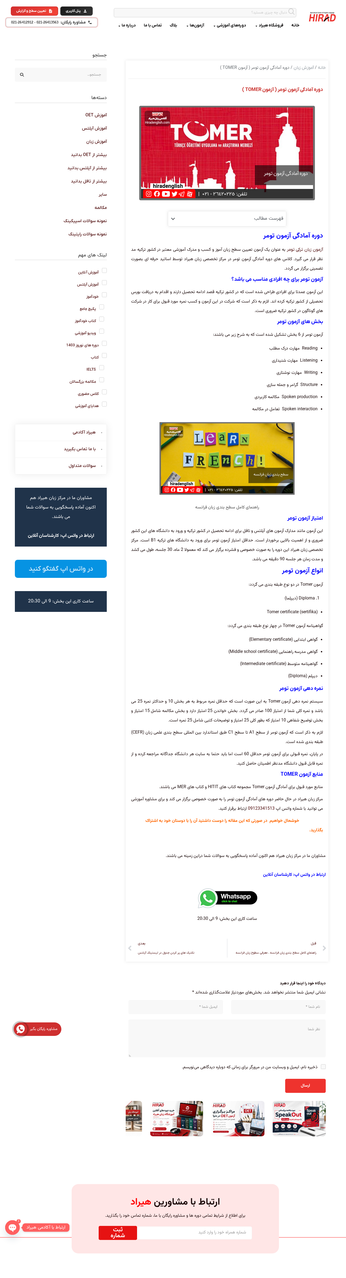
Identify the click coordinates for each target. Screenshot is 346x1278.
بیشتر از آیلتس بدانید (87, 168)
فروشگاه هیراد (271, 25)
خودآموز (92, 296)
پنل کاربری (73, 11)
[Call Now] (20, 1029)
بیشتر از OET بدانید (89, 155)
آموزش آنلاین (88, 272)
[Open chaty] (12, 1227)
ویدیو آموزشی (85, 333)
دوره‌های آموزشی (231, 25)
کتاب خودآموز (85, 321)
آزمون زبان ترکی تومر (305, 249)
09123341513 (261, 808)
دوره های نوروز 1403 (82, 345)
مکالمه (101, 208)
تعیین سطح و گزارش (31, 11)
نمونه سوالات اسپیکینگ (85, 221)
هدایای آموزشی (87, 406)
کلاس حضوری (88, 393)
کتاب (95, 357)
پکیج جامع (88, 308)
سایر (103, 194)
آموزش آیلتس (94, 128)
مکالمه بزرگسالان (82, 381)
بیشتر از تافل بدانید (89, 181)
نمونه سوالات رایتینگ (87, 234)
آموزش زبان (304, 67)
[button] (173, 219)
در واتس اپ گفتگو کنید (61, 568)
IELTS (91, 369)
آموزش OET (96, 115)
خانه (295, 25)
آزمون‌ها (197, 25)
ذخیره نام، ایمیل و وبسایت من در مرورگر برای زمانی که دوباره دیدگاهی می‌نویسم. (250, 1067)
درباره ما (129, 25)
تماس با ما (153, 25)
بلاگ (173, 25)
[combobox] (205, 12)
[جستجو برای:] (61, 74)
